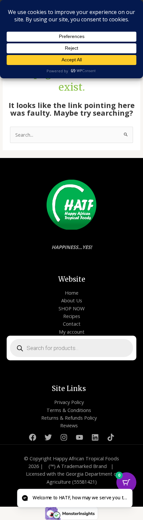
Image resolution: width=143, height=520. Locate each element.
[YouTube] (79, 437)
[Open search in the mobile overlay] (71, 348)
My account (71, 331)
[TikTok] (110, 437)
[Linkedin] (95, 437)
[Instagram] (64, 437)
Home (71, 292)
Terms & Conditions (69, 410)
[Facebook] (32, 437)
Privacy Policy (69, 402)
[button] (74, 498)
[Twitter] (48, 437)
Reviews (69, 425)
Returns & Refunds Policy (69, 417)
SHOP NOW (71, 308)
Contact (71, 323)
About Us (71, 300)
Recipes (71, 316)
